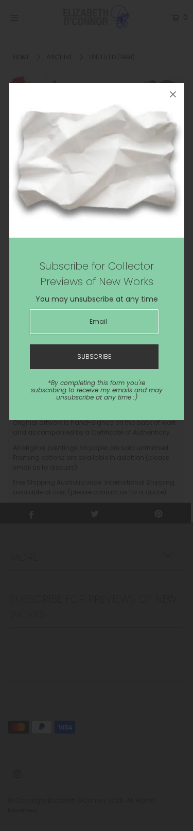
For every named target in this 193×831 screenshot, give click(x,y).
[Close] (173, 94)
